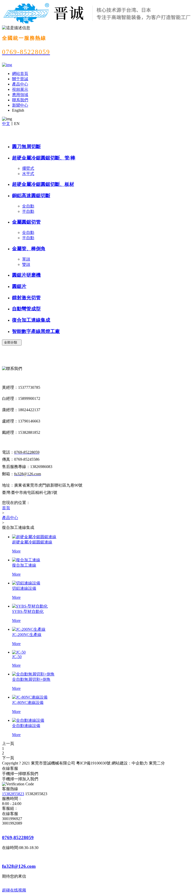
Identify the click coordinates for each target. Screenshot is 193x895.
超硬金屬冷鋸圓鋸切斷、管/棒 (43, 157)
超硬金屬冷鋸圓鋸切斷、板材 (43, 184)
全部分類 (12, 342)
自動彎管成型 (26, 308)
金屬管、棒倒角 (28, 248)
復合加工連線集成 (31, 320)
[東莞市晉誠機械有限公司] (7, 65)
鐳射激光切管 (26, 297)
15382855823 (13, 794)
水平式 (28, 174)
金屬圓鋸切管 (26, 222)
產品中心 (20, 84)
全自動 (28, 206)
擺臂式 (28, 168)
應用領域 (20, 95)
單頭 (26, 259)
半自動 (28, 211)
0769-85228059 (18, 837)
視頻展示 (20, 89)
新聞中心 (20, 105)
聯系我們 (20, 100)
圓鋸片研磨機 (26, 275)
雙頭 (26, 264)
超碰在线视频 (14, 890)
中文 (6, 123)
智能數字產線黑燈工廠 (36, 331)
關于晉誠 (20, 79)
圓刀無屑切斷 (26, 146)
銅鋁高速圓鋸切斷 (31, 195)
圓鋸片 (19, 286)
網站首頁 (20, 73)
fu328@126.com (19, 866)
